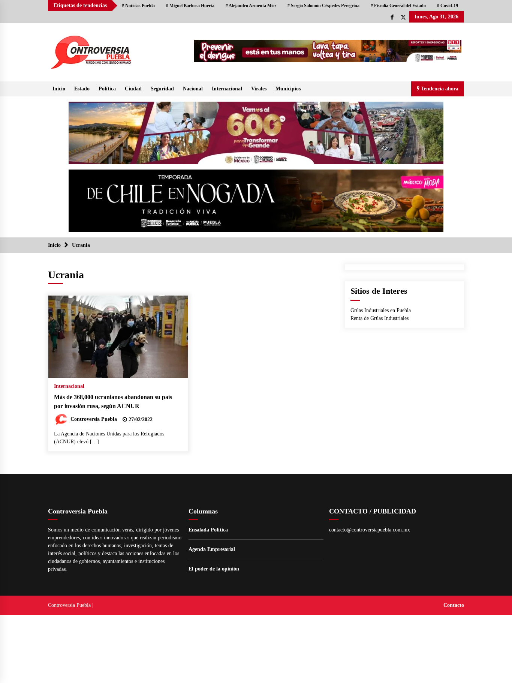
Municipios (288, 89)
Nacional (193, 89)
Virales (258, 89)
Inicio (58, 89)
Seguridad (162, 89)
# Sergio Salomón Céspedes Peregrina (323, 5)
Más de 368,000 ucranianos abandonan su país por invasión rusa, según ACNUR (113, 401)
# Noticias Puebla (138, 5)
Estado (82, 89)
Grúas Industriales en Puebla (380, 310)
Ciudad (133, 89)
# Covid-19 (447, 5)
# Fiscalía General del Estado (398, 5)
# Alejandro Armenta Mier (251, 5)
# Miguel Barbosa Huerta (190, 5)
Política (107, 89)
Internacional (227, 89)
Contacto (453, 605)
